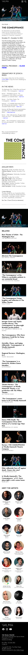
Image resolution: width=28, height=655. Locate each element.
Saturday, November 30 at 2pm (13, 172)
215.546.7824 (11, 642)
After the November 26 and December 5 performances (12, 181)
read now (21, 91)
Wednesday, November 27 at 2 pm (14, 175)
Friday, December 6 (12, 179)
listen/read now (11, 112)
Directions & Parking (7, 639)
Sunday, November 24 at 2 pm (16, 170)
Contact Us (4, 644)
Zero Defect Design (19, 650)
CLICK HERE (5, 79)
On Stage (5, 24)
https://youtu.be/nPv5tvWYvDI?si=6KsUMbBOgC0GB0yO (10, 132)
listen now (19, 106)
